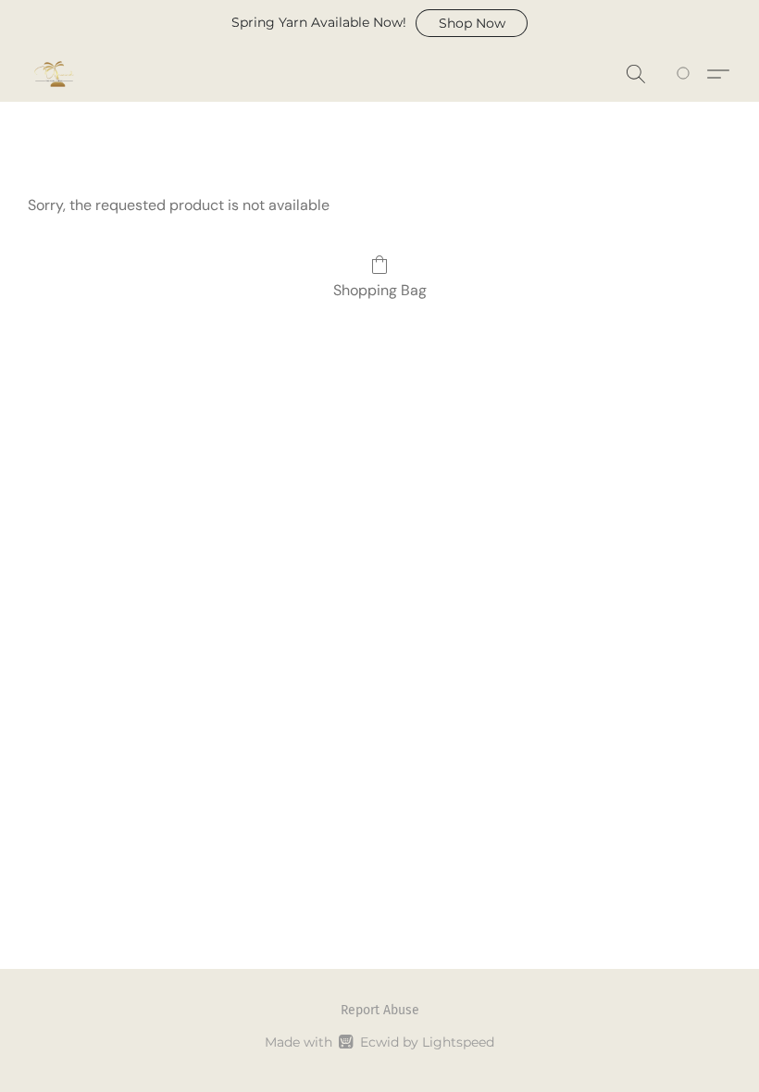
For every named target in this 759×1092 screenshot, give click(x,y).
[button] (472, 23)
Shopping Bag (380, 290)
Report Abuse (380, 1010)
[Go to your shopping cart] (686, 74)
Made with (379, 1042)
